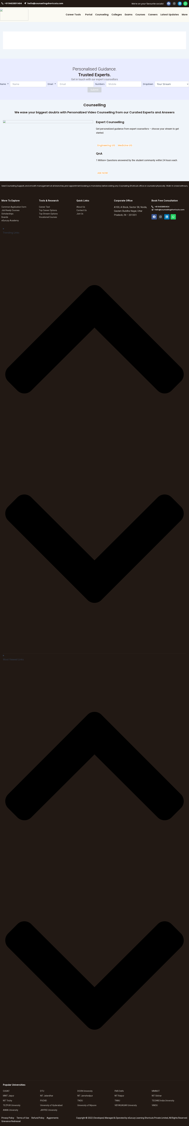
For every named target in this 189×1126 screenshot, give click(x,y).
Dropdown (148, 84)
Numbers (100, 84)
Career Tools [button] (73, 14)
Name (4, 84)
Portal (88, 14)
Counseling (102, 14)
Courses (140, 14)
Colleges (116, 14)
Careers (153, 14)
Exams (128, 14)
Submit (94, 89)
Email (52, 84)
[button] (74, 14)
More (185, 14)
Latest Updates (170, 14)
